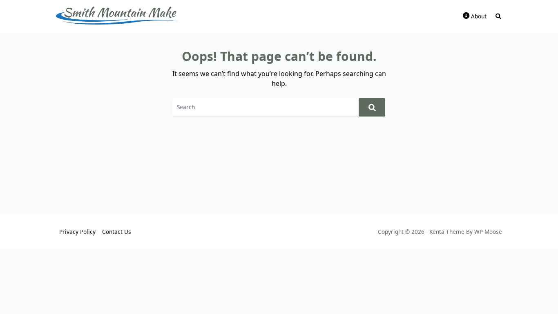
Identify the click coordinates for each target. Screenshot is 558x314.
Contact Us (116, 232)
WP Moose (488, 232)
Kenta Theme (446, 232)
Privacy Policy (77, 232)
